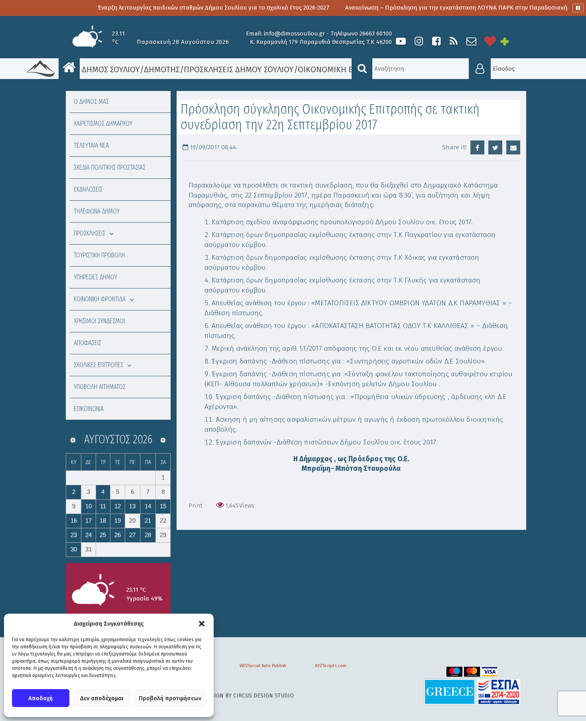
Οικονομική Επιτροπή (342, 69)
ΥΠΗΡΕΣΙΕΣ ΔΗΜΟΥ (95, 277)
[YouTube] (401, 41)
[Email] (513, 147)
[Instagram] (418, 41)
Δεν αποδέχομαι (101, 698)
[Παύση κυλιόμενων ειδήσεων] (578, 8)
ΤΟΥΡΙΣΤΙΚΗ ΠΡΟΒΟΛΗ (99, 255)
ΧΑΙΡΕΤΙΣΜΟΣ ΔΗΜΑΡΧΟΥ (103, 123)
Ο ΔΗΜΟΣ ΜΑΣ (91, 101)
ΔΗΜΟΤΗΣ (162, 69)
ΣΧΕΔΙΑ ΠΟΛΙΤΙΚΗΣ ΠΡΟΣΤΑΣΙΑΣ (110, 167)
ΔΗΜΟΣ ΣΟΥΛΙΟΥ (110, 69)
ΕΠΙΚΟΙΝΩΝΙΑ (89, 409)
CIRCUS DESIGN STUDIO (263, 695)
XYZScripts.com (330, 665)
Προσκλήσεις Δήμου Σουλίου (239, 69)
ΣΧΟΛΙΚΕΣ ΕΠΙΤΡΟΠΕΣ (98, 365)
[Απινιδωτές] (490, 41)
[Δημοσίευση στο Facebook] (477, 147)
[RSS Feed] (453, 41)
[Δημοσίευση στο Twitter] (495, 147)
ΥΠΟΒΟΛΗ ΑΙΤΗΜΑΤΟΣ (100, 387)
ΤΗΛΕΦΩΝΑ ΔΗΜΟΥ (97, 211)
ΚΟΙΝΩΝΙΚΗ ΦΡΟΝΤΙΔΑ (100, 299)
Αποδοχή (40, 698)
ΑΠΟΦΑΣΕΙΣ (87, 343)
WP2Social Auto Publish (263, 665)
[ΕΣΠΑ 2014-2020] (498, 691)
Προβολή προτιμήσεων (170, 698)
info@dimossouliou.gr (294, 33)
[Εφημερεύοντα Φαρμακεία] (510, 41)
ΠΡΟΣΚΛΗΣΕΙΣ (89, 233)
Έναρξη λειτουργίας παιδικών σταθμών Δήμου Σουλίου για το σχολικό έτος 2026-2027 (185, 7)
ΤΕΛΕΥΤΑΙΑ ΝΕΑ (91, 145)
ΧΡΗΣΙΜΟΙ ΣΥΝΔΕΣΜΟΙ (99, 321)
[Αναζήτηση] (362, 68)
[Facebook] (436, 41)
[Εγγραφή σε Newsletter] (471, 41)
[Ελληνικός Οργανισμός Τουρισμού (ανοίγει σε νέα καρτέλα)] (450, 691)
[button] (202, 624)
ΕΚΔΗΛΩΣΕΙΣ (88, 189)
